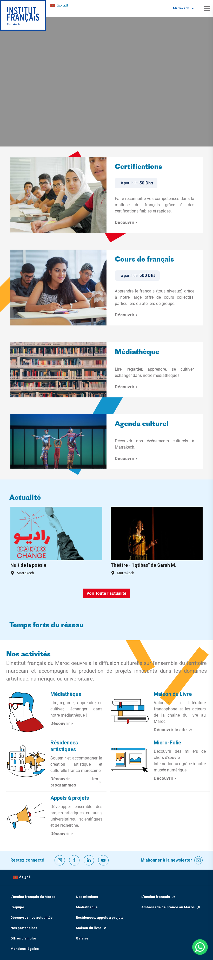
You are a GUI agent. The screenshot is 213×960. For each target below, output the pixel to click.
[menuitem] (59, 5)
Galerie (82, 938)
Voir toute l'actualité (106, 593)
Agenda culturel (142, 424)
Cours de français (144, 259)
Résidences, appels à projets (99, 917)
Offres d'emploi (23, 938)
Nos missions (87, 897)
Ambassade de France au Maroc (168, 907)
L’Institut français (155, 897)
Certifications (138, 167)
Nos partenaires (23, 928)
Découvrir (125, 222)
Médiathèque (137, 352)
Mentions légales (24, 949)
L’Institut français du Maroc (33, 897)
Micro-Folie (167, 742)
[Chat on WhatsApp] (200, 947)
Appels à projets (69, 798)
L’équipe (17, 907)
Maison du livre (88, 928)
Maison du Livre (173, 694)
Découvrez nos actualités (31, 917)
